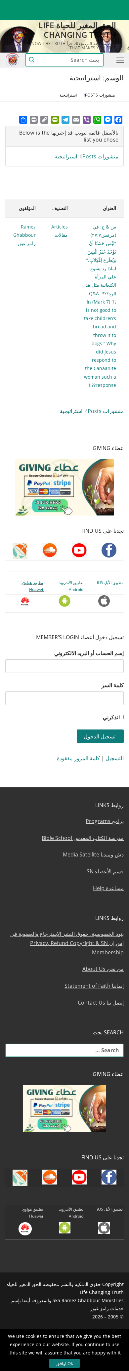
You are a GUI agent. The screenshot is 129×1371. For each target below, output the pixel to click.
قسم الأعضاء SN (105, 871)
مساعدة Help (108, 888)
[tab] (64, 136)
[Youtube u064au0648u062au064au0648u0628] (107, 5)
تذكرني (110, 717)
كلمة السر (113, 685)
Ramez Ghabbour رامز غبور (24, 235)
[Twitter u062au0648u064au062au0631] (82, 5)
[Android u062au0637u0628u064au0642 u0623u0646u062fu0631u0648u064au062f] (34, 5)
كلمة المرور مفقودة (78, 758)
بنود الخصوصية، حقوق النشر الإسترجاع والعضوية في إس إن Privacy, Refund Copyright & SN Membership (67, 943)
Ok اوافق (64, 1363)
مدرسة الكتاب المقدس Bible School (83, 838)
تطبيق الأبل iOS (110, 582)
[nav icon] (119, 60)
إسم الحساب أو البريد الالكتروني (89, 653)
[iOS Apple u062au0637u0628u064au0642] (22, 5)
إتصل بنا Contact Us (101, 1002)
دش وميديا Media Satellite (93, 854)
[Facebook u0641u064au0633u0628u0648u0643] (117, 5)
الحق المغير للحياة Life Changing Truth (77, 29)
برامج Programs (105, 821)
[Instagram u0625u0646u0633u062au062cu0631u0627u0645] (70, 5)
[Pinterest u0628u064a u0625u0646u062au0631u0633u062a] (46, 5)
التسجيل (115, 758)
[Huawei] (118, 15)
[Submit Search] (31, 60)
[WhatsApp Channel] (58, 5)
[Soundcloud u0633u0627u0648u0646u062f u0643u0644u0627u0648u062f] (94, 5)
